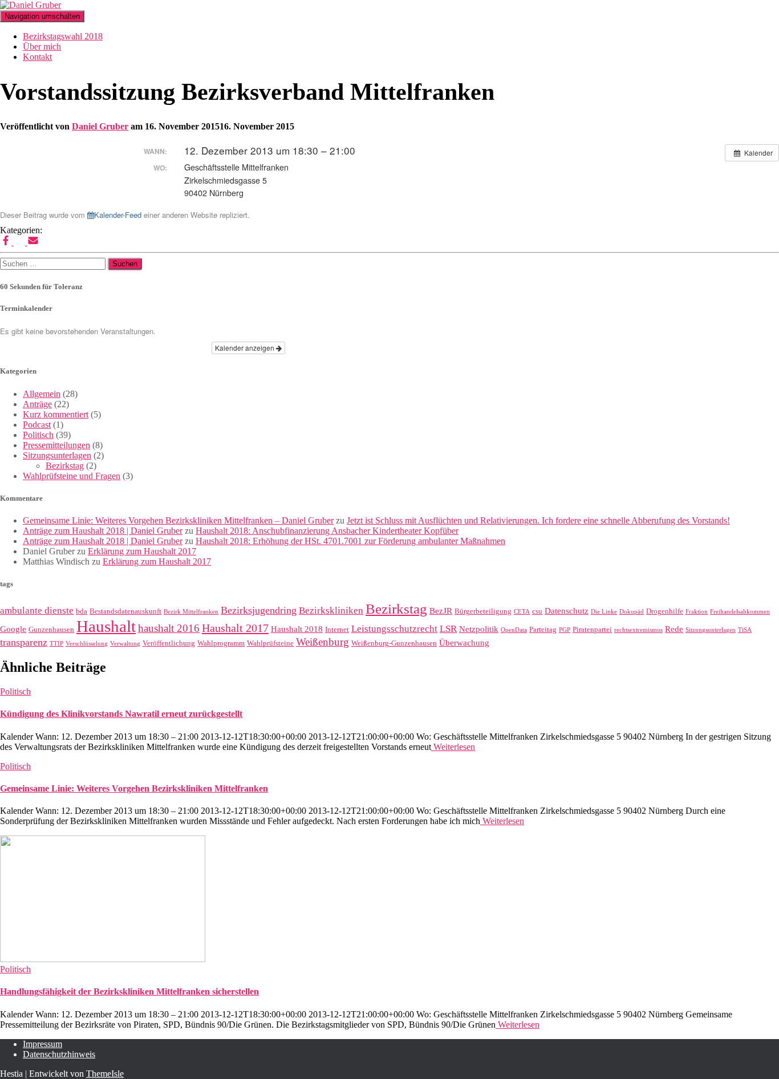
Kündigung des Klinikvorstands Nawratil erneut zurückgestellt (121, 714)
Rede (674, 629)
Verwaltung (125, 643)
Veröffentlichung (169, 643)
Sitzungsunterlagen (57, 455)
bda (81, 611)
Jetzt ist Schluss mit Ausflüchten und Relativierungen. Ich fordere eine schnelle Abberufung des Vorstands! (538, 520)
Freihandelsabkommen (740, 612)
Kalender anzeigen (245, 347)
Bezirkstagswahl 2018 (63, 36)
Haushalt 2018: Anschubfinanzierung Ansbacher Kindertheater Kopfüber (327, 531)
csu (537, 611)
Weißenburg (322, 642)
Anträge (37, 404)
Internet (337, 629)
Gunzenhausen (51, 629)
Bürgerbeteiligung (483, 611)
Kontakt (37, 57)
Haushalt (106, 626)
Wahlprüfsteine (270, 643)
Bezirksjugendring (259, 610)
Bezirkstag (65, 465)
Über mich (42, 46)
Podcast (37, 424)
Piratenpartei (592, 629)
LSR (448, 628)
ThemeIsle (105, 1073)
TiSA (745, 630)
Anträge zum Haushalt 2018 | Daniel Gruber (102, 531)
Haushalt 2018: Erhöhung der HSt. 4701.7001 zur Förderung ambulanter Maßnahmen (350, 541)
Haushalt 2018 (297, 629)
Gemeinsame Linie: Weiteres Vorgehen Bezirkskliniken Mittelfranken (134, 788)
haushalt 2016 (169, 628)
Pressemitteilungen (56, 445)
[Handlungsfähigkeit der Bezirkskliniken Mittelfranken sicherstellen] (102, 959)
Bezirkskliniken (331, 610)
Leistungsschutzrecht (394, 628)
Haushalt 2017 (235, 628)
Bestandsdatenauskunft (125, 611)
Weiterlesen (453, 747)
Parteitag (543, 629)
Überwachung (464, 642)
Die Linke (604, 612)
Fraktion (696, 612)
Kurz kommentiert (55, 414)
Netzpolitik (478, 629)
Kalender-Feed (117, 214)
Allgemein (41, 394)
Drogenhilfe (664, 611)
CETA (522, 612)
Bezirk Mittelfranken (191, 612)
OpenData (514, 630)
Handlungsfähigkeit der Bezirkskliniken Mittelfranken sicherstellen (129, 991)
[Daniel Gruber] (30, 5)
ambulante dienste (37, 610)
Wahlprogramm (221, 643)
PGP (564, 630)
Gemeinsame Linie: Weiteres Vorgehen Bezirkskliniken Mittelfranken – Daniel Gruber (178, 520)
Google (13, 629)
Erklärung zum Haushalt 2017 (142, 551)
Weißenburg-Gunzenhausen (394, 643)
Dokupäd (631, 612)
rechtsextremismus (638, 630)
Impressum (42, 1044)
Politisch (38, 435)
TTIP (56, 643)
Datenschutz (567, 610)
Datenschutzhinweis (59, 1054)
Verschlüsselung (87, 643)
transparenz (23, 642)
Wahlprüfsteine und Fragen (71, 476)
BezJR (440, 610)
